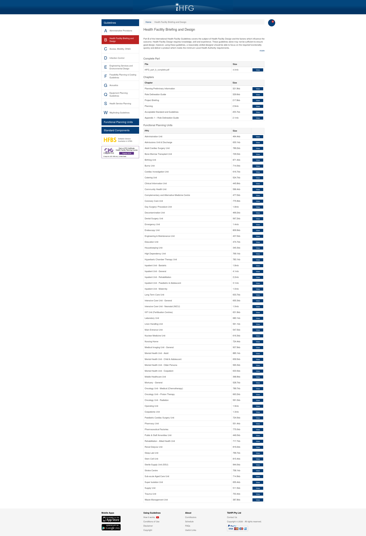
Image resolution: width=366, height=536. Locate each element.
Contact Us (232, 517)
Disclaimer (148, 525)
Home (148, 21)
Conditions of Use (151, 521)
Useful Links (190, 530)
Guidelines (110, 22)
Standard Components (117, 130)
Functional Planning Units (118, 122)
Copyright (147, 530)
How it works (149, 517)
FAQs (187, 525)
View (258, 70)
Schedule (189, 521)
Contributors (190, 517)
